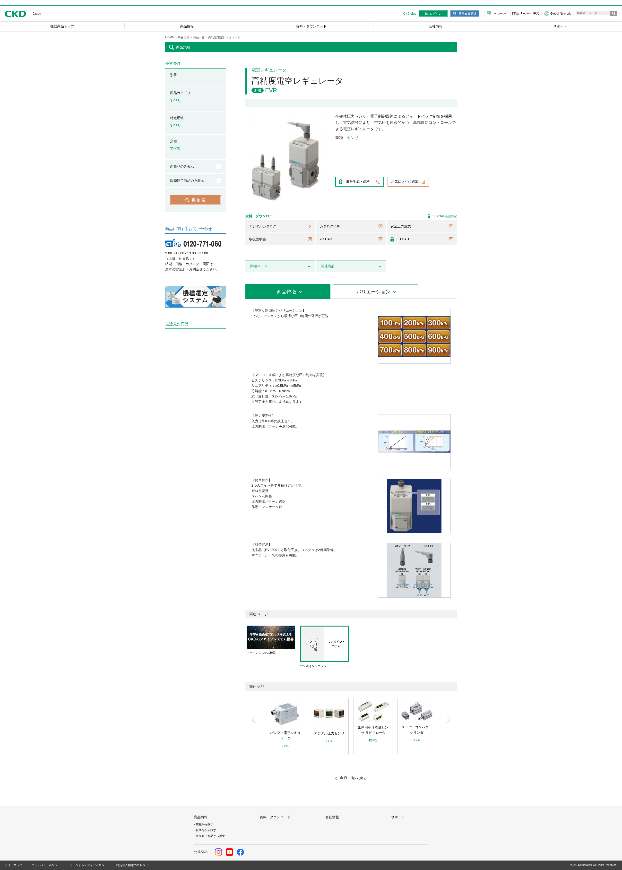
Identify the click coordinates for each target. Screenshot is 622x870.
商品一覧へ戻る (353, 778)
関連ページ (258, 266)
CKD (15, 13)
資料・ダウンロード (275, 817)
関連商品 (328, 266)
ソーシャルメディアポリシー (88, 865)
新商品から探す (206, 830)
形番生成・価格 (358, 181)
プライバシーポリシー (45, 865)
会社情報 (332, 817)
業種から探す (204, 824)
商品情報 (200, 817)
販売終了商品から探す (210, 836)
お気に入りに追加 (404, 181)
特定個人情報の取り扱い (132, 865)
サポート (398, 817)
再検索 (199, 200)
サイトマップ (13, 865)
